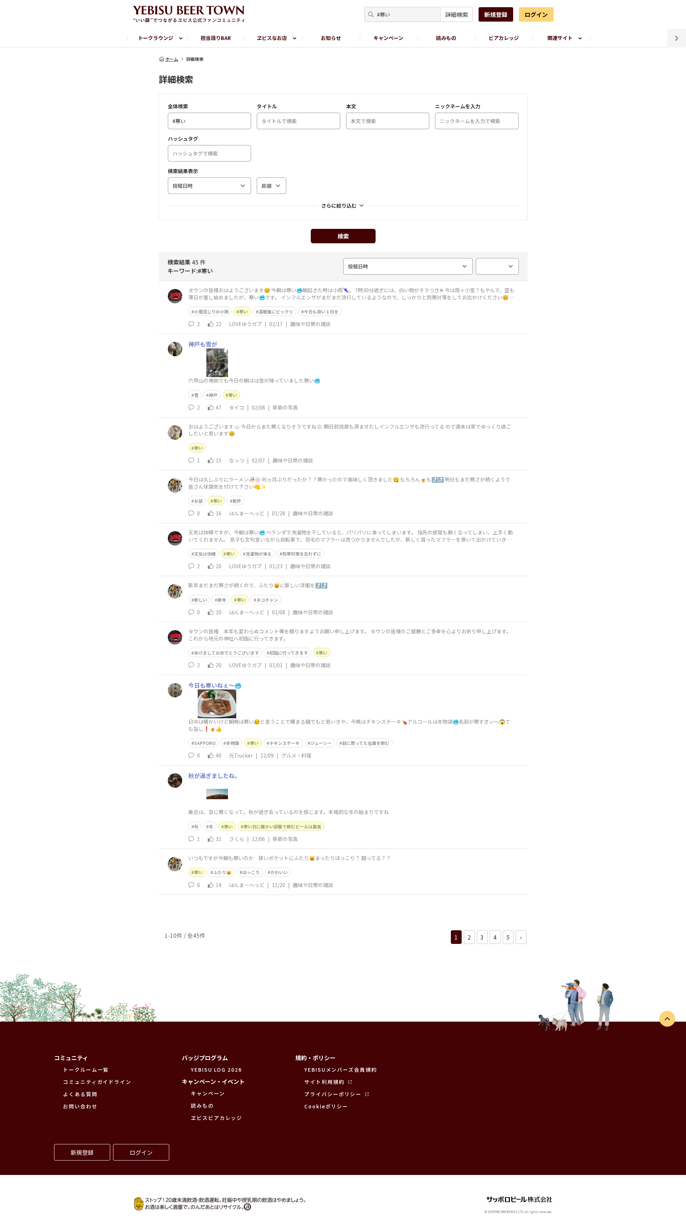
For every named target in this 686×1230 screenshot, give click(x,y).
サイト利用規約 (324, 1081)
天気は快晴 (205, 554)
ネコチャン (267, 600)
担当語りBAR (216, 37)
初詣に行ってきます (288, 653)
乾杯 (237, 501)
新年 (222, 600)
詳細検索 (456, 14)
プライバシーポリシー (333, 1094)
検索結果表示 (183, 171)
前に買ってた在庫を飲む (365, 743)
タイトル (267, 106)
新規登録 (495, 14)
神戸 (213, 395)
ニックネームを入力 (457, 106)
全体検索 (178, 106)
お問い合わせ (80, 1106)
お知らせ (331, 37)
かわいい (279, 872)
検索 (343, 236)
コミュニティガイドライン (97, 1081)
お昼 (198, 501)
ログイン (536, 14)
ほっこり (251, 872)
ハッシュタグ (183, 138)
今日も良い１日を (321, 311)
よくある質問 (80, 1094)
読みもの (446, 37)
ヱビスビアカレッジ (216, 1117)
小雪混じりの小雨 (211, 311)
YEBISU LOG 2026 (216, 1069)
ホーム (171, 59)
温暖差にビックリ (276, 311)
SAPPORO (205, 743)
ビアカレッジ (504, 37)
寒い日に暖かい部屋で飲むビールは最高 (282, 826)
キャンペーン (388, 37)
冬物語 (232, 743)
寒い (243, 311)
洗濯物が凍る (259, 554)
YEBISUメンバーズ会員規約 (340, 1069)
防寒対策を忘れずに (301, 554)
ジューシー (321, 743)
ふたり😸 (222, 872)
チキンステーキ (284, 743)
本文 (351, 106)
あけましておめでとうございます (226, 653)
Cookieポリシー (326, 1106)
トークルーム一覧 (86, 1069)
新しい (200, 600)
